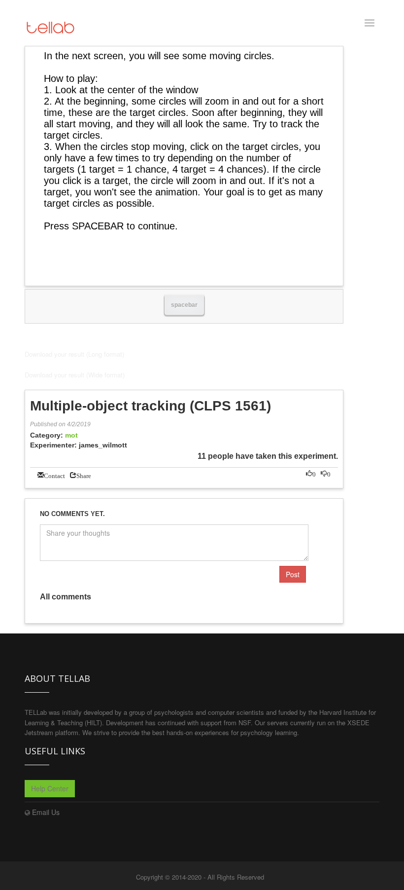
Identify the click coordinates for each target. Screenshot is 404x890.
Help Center (49, 788)
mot (71, 435)
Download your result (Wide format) (75, 374)
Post (293, 574)
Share (83, 475)
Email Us (46, 812)
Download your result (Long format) (74, 354)
